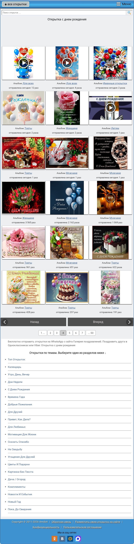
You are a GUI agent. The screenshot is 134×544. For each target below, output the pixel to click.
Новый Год (14, 501)
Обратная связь (61, 521)
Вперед (98, 322)
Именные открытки (115, 83)
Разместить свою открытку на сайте (97, 521)
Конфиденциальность (46, 527)
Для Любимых (16, 426)
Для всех (28, 83)
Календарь (14, 366)
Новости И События (20, 494)
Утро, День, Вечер (18, 374)
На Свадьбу (15, 449)
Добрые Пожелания (20, 404)
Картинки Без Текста (20, 471)
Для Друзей (15, 411)
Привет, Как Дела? (19, 419)
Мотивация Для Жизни (22, 434)
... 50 (90, 332)
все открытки (15, 4)
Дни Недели (15, 381)
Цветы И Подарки (19, 464)
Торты (28, 128)
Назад (34, 322)
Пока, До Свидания (19, 509)
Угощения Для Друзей (21, 456)
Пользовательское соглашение (82, 527)
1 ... (43, 332)
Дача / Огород (16, 479)
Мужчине (71, 173)
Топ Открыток (16, 359)
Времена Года (16, 396)
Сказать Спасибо (18, 441)
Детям (115, 128)
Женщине (71, 128)
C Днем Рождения (19, 389)
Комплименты (16, 486)
